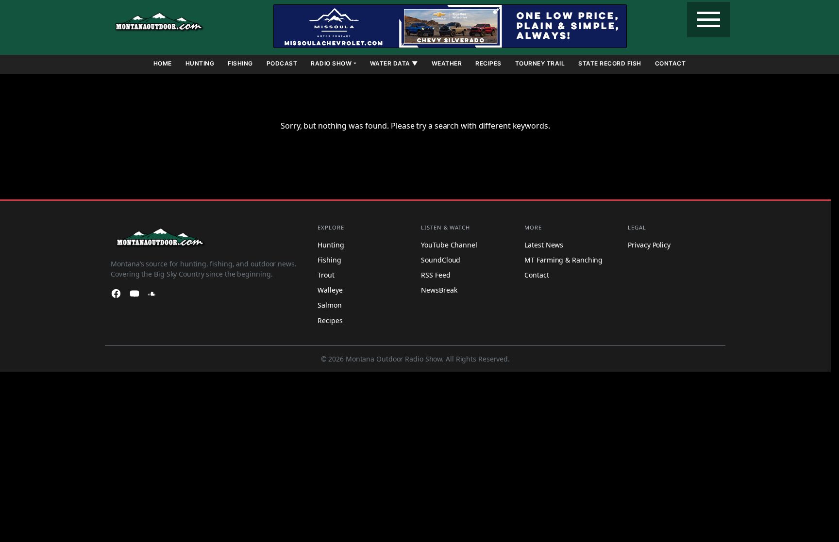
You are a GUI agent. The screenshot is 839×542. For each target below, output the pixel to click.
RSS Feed (435, 274)
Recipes (488, 63)
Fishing (240, 63)
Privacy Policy (649, 244)
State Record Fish (609, 63)
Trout (326, 274)
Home (162, 63)
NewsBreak (439, 290)
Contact (670, 63)
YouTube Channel (449, 244)
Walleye (330, 290)
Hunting (200, 63)
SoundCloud (440, 259)
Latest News (543, 244)
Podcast (282, 63)
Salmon (329, 305)
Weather (447, 63)
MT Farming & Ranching (563, 259)
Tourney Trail (540, 63)
